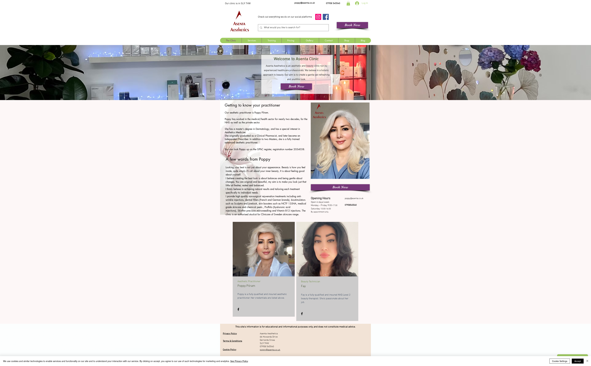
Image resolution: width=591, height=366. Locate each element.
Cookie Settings (559, 361)
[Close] (587, 361)
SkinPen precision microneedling (254, 210)
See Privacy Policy (239, 361)
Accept (577, 361)
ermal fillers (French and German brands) (268, 200)
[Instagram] (318, 17)
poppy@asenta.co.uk (304, 3)
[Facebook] (326, 17)
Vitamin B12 (283, 210)
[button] (348, 3)
